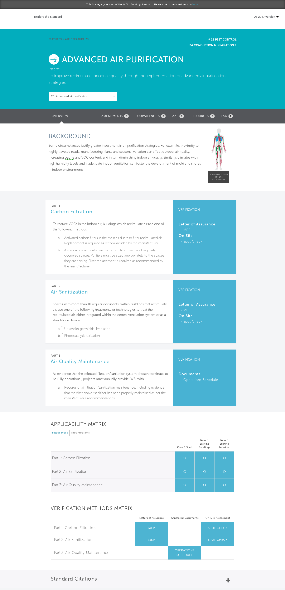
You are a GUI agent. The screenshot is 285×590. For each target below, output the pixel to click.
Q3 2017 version (265, 17)
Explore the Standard (48, 17)
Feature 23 (81, 39)
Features (55, 39)
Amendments (114, 116)
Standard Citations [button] (74, 579)
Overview (61, 117)
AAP (177, 116)
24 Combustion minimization (211, 45)
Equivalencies (149, 116)
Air (67, 39)
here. (195, 4)
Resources (202, 116)
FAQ (226, 116)
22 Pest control (223, 39)
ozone (69, 157)
